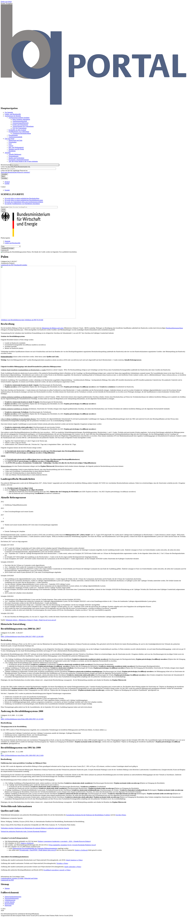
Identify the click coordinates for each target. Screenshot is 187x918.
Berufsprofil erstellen (20, 265)
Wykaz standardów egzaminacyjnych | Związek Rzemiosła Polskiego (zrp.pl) (72, 845)
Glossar (11, 145)
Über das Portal (9, 138)
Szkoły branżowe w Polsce (74, 860)
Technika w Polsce (62, 863)
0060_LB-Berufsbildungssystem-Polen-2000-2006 (16, 719)
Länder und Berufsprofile (12, 243)
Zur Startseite (9, 112)
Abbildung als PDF (31, 320)
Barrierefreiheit (9, 903)
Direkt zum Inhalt (6, 1)
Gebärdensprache (10, 900)
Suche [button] (3, 211)
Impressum (8, 905)
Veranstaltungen (13, 156)
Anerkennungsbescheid (19, 121)
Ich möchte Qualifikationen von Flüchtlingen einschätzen (22, 203)
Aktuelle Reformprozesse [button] (13, 497)
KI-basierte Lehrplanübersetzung (19, 159)
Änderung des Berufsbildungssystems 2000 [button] (22, 711)
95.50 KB (34, 320)
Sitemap (7, 888)
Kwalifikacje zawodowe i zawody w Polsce (57, 870)
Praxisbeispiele (13, 135)
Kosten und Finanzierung (20, 124)
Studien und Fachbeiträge (16, 158)
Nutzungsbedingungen (12, 898)
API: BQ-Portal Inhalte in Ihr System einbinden (23, 161)
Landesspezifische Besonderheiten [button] (18, 479)
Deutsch (7, 182)
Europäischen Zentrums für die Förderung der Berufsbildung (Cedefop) (88, 815)
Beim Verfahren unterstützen (21, 119)
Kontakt (7, 190)
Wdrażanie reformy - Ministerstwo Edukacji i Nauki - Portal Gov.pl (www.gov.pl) (31, 620)
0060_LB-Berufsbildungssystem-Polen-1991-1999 (16, 755)
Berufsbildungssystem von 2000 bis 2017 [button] (21, 628)
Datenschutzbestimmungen (13, 896)
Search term (4, 207)
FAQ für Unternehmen (19, 128)
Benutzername (5, 165)
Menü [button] (3, 176)
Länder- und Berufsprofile (13, 114)
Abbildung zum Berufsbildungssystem (12, 320)
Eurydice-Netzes (121, 815)
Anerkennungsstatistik (15, 137)
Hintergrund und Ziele (15, 140)
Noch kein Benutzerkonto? (9, 172)
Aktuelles (8, 152)
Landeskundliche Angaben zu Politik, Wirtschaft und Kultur (19, 878)
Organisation (12, 142)
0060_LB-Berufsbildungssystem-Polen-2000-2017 (16, 636)
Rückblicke (12, 151)
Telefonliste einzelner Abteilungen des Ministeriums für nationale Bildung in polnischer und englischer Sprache (35, 828)
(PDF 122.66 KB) (22, 636)
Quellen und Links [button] (10, 810)
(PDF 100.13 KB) (22, 755)
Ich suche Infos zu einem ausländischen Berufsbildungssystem (24, 200)
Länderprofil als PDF (7, 265)
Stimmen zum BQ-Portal (16, 149)
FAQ (10, 144)
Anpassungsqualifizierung (20, 123)
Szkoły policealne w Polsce (72, 866)
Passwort (3, 168)
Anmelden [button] (4, 178)
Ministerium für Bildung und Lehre (53, 328)
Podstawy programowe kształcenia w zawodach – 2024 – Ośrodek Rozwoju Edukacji (64, 841)
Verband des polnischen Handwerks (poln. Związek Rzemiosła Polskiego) (23, 831)
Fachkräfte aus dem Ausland (17, 130)
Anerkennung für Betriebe (13, 116)
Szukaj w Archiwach (27, 843)
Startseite (7, 241)
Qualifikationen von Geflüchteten (19, 131)
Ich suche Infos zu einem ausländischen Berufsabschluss (22, 198)
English (7, 183)
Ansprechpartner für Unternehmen (23, 126)
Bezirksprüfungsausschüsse (174, 328)
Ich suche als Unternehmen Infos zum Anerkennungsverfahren (24, 202)
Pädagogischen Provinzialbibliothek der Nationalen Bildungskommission (34, 848)
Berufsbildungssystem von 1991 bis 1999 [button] (21, 747)
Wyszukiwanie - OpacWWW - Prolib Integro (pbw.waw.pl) (37, 850)
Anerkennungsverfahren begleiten (19, 117)
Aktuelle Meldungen (15, 154)
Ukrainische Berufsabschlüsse (21, 133)
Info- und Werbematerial (16, 147)
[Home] (93, 104)
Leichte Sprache (10, 902)
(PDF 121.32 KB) (22, 719)
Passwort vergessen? (23, 172)
